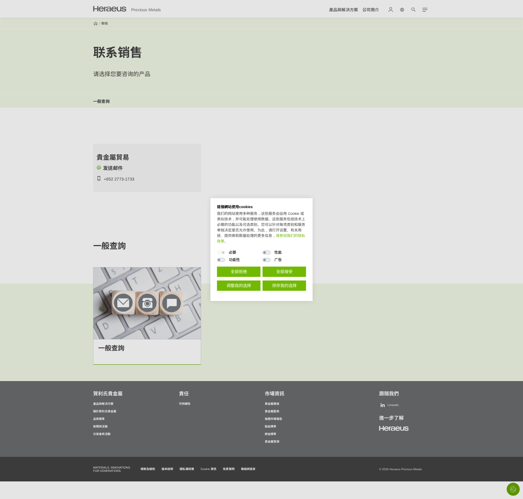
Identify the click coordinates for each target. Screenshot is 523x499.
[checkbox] (221, 252)
